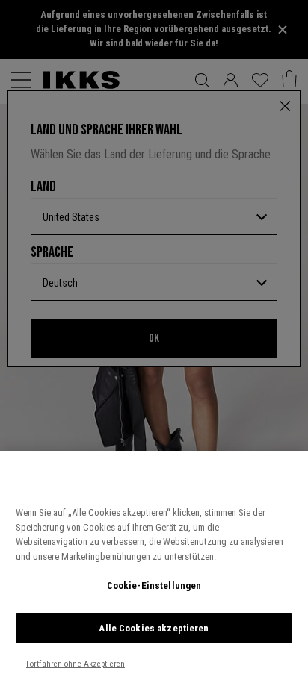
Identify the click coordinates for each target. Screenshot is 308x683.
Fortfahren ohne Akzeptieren (75, 664)
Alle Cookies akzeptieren (154, 628)
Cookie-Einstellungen (154, 585)
